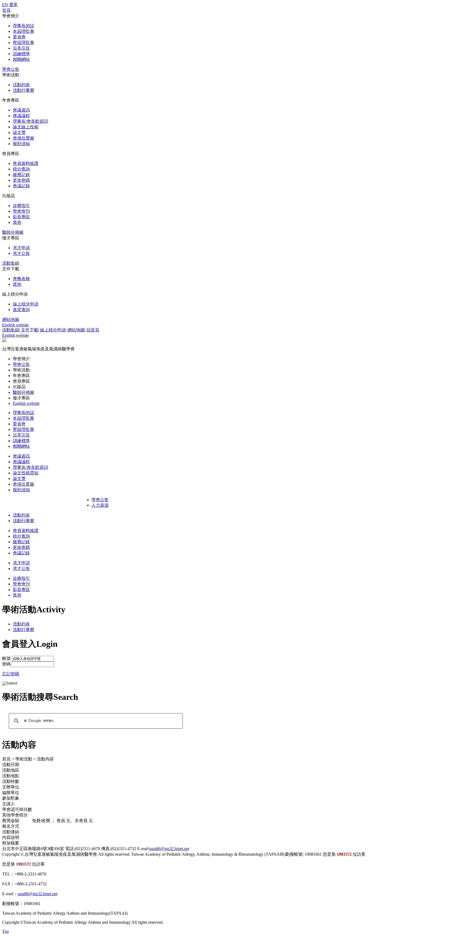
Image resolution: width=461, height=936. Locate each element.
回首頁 (92, 330)
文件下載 (29, 330)
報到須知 (21, 143)
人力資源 (100, 505)
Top (5, 931)
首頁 (6, 10)
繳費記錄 (21, 174)
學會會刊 (21, 211)
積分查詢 (21, 169)
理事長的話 (23, 25)
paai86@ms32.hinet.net (169, 848)
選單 (13, 4)
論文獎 (19, 132)
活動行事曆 (23, 90)
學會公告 (10, 69)
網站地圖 (10, 319)
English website (15, 325)
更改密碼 (21, 180)
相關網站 (21, 59)
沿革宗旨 (21, 48)
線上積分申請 (25, 304)
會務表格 (21, 278)
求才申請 (21, 247)
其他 (17, 222)
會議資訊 (21, 110)
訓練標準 (21, 53)
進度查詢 (21, 309)
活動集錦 (10, 263)
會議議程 (21, 115)
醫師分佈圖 (12, 232)
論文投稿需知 (25, 473)
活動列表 (21, 84)
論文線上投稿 (25, 127)
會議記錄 (21, 186)
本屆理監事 (23, 31)
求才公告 (21, 253)
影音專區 (21, 217)
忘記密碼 (10, 674)
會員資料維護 (25, 163)
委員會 (19, 37)
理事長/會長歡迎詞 (30, 121)
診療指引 (21, 205)
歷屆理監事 (23, 42)
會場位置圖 (23, 138)
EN (5, 4)
